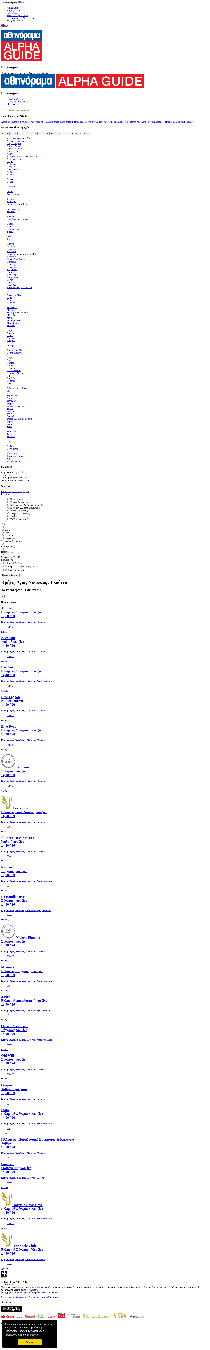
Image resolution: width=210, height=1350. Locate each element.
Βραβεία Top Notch (16, 570)
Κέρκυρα (11, 267)
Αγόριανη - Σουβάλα (16, 141)
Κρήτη (108, 122)
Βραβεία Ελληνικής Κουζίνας (20, 566)
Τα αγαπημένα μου (15, 20)
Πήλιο (10, 375)
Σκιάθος (10, 411)
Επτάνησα (68, 122)
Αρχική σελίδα (13, 10)
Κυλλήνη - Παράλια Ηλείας (19, 287)
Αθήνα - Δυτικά (14, 146)
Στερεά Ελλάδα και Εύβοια (180, 122)
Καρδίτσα (11, 256)
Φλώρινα (11, 446)
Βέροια (10, 179)
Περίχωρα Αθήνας (15, 373)
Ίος (8, 239)
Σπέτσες (10, 413)
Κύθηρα (10, 282)
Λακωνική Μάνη (14, 295)
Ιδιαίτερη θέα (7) (8, 546)
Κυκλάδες (119, 122)
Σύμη (9, 424)
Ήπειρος (79, 122)
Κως (9, 290)
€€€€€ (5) (8, 535)
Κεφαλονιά (12, 269)
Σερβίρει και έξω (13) (11, 557)
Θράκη (100, 122)
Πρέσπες (11, 381)
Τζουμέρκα (12, 431)
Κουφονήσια (12, 277)
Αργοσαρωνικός (39, 122)
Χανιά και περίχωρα (16, 456)
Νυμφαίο (11, 340)
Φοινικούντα (12, 449)
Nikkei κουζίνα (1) (18, 499)
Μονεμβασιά (13, 323)
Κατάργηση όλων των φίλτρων (15, 491)
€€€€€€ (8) (9, 538)
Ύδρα (9, 441)
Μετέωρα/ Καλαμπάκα (17, 312)
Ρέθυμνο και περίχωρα (17, 388)
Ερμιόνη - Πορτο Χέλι (17, 204)
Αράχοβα (11, 166)
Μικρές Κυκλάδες (15, 320)
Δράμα (10, 191)
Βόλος (10, 182)
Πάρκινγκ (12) (7, 552)
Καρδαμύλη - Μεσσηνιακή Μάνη (22, 254)
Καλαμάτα (11, 249)
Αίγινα (10, 154)
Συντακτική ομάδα (9, 1297)
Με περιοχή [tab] (12, 104)
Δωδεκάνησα (54, 122)
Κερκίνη (11, 264)
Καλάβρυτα (12, 246)
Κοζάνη (10, 272)
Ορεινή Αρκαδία (14, 350)
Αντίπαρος (11, 164)
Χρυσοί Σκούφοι (14, 563)
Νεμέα (10, 335)
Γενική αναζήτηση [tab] (15, 99)
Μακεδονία (132, 122)
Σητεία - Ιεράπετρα (15, 406)
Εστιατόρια (12, 13)
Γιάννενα (11, 186)
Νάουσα (10, 333)
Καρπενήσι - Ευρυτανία (17, 259)
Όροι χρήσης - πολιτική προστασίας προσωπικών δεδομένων (29, 1292)
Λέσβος (10, 300)
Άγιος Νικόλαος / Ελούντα (19, 138)
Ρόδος (9, 391)
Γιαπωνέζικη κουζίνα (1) (21, 502)
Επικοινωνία (54, 1297)
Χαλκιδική (12, 453)
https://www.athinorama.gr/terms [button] (21, 1335)
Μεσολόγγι (12, 310)
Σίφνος (10, 408)
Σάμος (10, 398)
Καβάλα (10, 244)
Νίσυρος (11, 338)
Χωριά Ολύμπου (14, 461)
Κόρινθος (11, 274)
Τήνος (9, 434)
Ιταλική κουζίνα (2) (19, 510)
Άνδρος (10, 161)
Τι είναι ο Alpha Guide (17, 15)
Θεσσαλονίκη (13, 229)
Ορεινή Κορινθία (14, 353)
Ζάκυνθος (11, 211)
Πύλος (10, 383)
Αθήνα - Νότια (13, 151)
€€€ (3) (7, 530)
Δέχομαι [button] (30, 1342)
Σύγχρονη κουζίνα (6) (20, 513)
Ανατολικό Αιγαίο (21, 122)
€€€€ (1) (8, 532)
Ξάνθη (10, 345)
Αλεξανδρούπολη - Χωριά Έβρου (22, 156)
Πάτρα (10, 365)
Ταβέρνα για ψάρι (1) (19, 519)
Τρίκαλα (11, 436)
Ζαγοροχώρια (13, 209)
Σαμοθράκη (12, 395)
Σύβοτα (10, 421)
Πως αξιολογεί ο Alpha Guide (20, 18)
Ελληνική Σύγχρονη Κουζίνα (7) (25, 508)
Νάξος (10, 330)
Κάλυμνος (11, 251)
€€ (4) (7, 527)
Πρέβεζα (11, 378)
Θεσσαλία (90, 122)
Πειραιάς (11, 368)
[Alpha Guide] (21, 59)
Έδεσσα (10, 199)
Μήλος (10, 318)
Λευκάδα (11, 302)
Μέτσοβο (11, 315)
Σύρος (9, 426)
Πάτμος (10, 363)
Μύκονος (11, 325)
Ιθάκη (9, 236)
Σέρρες (10, 403)
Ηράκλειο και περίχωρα (18, 219)
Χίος (9, 459)
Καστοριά (11, 262)
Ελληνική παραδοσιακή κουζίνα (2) (26, 505)
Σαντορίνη (11, 401)
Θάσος (10, 224)
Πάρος (10, 360)
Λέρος (10, 297)
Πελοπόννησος (147, 122)
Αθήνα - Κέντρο (14, 148)
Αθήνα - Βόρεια (14, 143)
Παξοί (9, 357)
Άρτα (9, 172)
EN (24, 2)
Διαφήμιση (23, 1297)
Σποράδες (160, 122)
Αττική (6, 122)
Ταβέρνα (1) (15, 516)
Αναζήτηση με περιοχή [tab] (17, 101)
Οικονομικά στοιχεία (38, 1297)
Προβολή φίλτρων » (10, 575)
